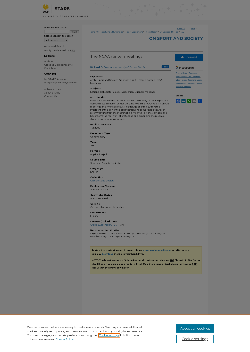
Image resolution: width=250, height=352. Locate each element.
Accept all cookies (195, 328)
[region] (125, 333)
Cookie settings (109, 335)
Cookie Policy (65, 339)
